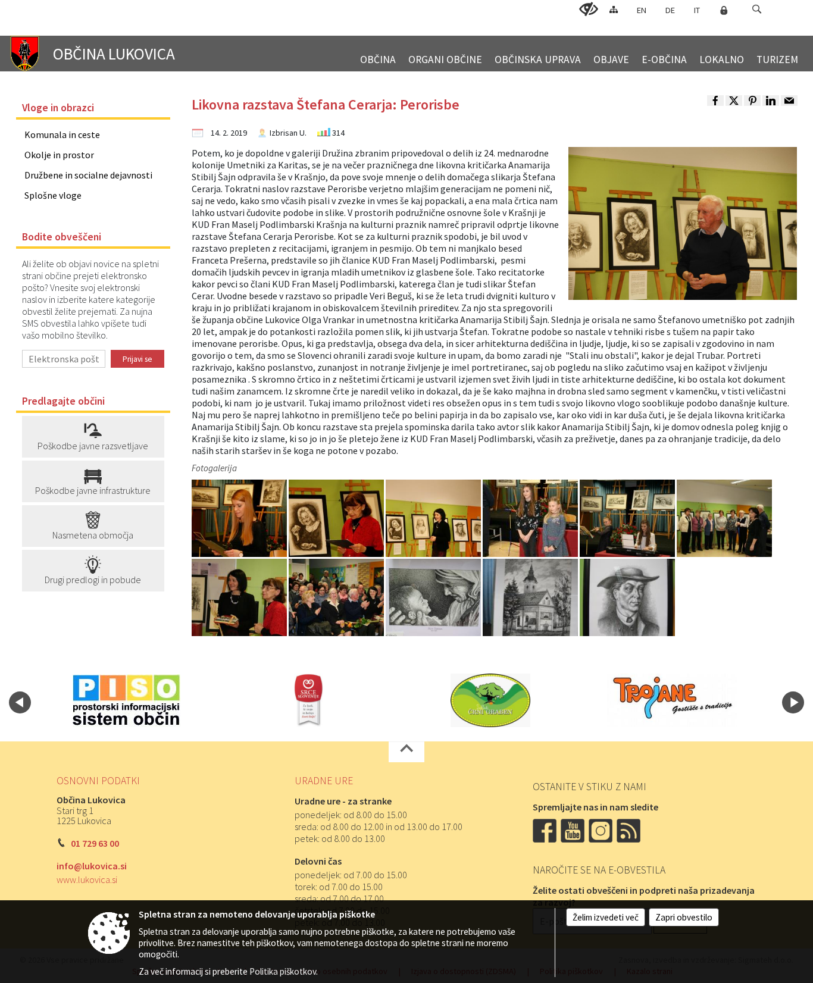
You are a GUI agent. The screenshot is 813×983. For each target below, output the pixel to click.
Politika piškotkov (282, 971)
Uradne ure (324, 780)
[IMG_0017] (531, 518)
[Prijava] (723, 10)
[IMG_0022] (724, 518)
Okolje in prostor (59, 155)
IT (697, 10)
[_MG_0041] (434, 518)
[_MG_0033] (337, 518)
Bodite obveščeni (61, 236)
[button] (756, 9)
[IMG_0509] (434, 597)
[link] (715, 100)
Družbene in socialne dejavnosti (88, 175)
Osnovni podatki (98, 780)
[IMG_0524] (531, 597)
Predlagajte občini (63, 401)
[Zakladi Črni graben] (490, 700)
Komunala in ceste (62, 134)
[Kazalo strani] (613, 9)
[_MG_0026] (240, 518)
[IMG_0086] (240, 597)
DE (670, 10)
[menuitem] (378, 54)
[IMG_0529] (627, 597)
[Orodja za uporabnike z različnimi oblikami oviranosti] (588, 9)
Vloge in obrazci (58, 107)
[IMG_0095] (337, 597)
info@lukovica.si (92, 866)
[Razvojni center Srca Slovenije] (309, 700)
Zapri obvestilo (683, 917)
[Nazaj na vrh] (406, 751)
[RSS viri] (630, 829)
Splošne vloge (53, 195)
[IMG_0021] (628, 518)
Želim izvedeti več (606, 917)
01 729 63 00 (95, 843)
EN (641, 10)
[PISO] (126, 700)
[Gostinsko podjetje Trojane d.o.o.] (672, 700)
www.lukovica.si (87, 879)
